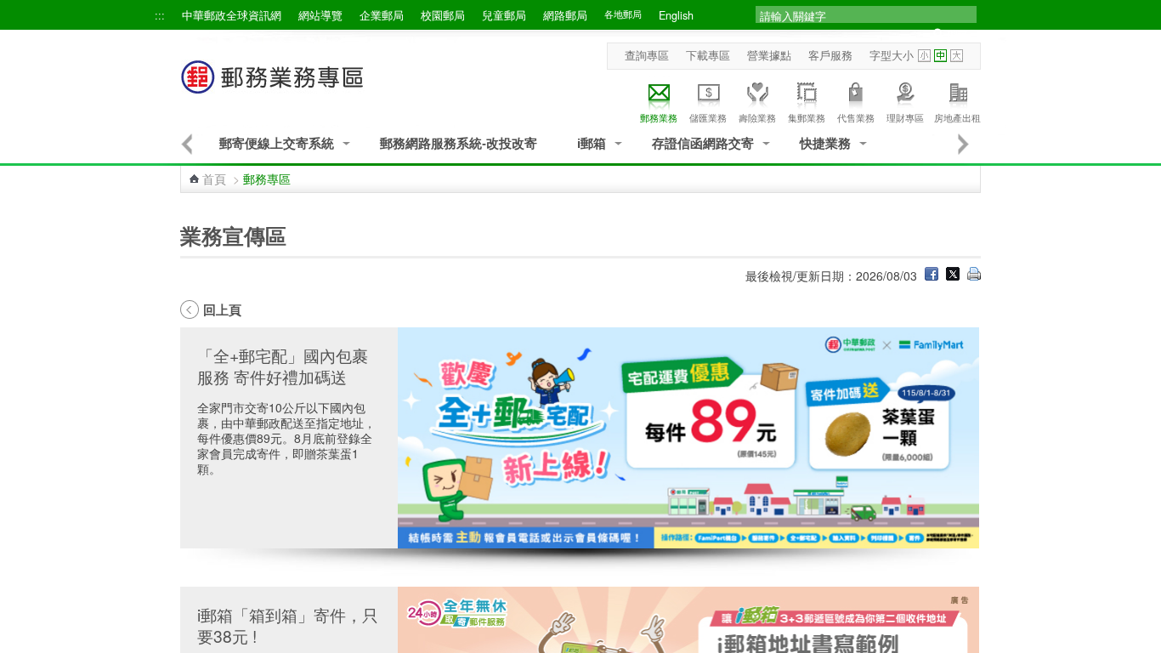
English (676, 15)
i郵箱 (591, 143)
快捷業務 (825, 143)
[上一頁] (186, 144)
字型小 (924, 55)
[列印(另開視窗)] (974, 275)
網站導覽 (320, 15)
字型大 (956, 55)
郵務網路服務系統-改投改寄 (458, 143)
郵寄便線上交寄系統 (276, 143)
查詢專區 (647, 55)
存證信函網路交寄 (703, 143)
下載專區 (708, 55)
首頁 (214, 178)
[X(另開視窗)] (953, 275)
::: (160, 15)
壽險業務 (757, 117)
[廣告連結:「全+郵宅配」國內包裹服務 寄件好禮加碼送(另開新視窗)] (688, 437)
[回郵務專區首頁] (273, 85)
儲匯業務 (708, 117)
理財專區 (905, 117)
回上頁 (222, 309)
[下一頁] (964, 144)
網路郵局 (565, 15)
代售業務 (856, 117)
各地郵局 (623, 14)
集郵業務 (806, 117)
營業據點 (769, 55)
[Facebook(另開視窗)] (931, 275)
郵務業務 (658, 117)
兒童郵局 (504, 15)
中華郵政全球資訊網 (231, 15)
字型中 (940, 55)
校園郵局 (443, 15)
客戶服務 (830, 55)
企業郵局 (382, 15)
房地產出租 (957, 117)
